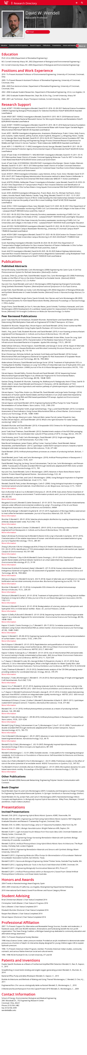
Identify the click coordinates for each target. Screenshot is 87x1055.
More (82, 46)
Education (4, 45)
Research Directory (25, 3)
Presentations (56, 45)
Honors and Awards (69, 45)
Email (31, 32)
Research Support (35, 45)
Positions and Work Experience (18, 45)
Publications (46, 45)
